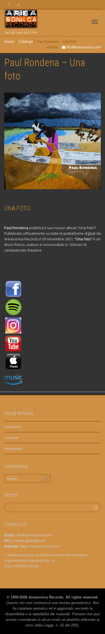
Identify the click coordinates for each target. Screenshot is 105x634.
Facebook (12, 426)
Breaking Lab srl (41, 560)
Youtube (11, 437)
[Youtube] (18, 4)
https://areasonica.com (39, 546)
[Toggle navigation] (94, 22)
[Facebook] (9, 4)
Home (9, 41)
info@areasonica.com (33, 534)
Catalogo (25, 41)
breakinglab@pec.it (28, 540)
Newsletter (13, 448)
